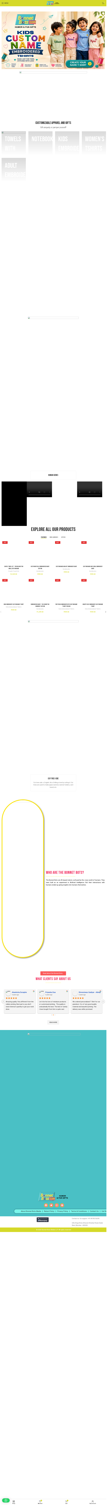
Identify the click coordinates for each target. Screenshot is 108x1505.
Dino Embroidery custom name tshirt (14, 870)
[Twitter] (51, 1471)
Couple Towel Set (13, 704)
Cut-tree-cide (53, 1044)
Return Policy (49, 1477)
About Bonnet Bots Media (31, 1477)
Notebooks (40, 704)
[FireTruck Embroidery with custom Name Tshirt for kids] (66, 789)
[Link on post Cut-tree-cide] (53, 964)
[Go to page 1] (53, 1280)
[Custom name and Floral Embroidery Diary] (93, 618)
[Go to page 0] (51, 1280)
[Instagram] (57, 1471)
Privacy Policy (62, 1477)
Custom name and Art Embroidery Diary (66, 699)
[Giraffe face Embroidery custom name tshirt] (93, 789)
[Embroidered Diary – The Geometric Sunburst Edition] (40, 789)
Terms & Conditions (79, 1477)
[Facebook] (46, 1471)
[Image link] (53, 40)
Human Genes (53, 475)
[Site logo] (53, 3)
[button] (6, 1500)
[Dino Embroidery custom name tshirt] (14, 789)
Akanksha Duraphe (19, 1258)
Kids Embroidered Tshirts (13, 872)
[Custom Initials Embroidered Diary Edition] (40, 618)
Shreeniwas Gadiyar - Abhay (90, 1258)
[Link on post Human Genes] (53, 395)
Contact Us (94, 1477)
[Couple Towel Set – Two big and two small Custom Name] (14, 618)
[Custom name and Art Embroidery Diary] (66, 618)
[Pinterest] (62, 1471)
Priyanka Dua (50, 1258)
